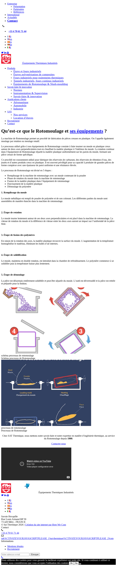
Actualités (12, 17)
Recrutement (13, 121)
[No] (80, 563)
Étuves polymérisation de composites (34, 74)
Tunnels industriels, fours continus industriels (38, 80)
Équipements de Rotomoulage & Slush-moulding (40, 84)
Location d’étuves (23, 117)
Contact (12, 20)
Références (18, 12)
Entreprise (12, 3)
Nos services (20, 114)
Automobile (20, 105)
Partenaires (18, 9)
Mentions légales (15, 546)
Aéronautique (20, 102)
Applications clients (16, 99)
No (76, 563)
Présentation (19, 6)
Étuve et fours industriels (27, 71)
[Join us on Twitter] (2, 52)
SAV (9, 111)
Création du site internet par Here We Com (45, 524)
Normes (17, 89)
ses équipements (86, 131)
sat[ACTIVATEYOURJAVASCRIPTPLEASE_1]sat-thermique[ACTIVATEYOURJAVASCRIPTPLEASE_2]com (57, 538)
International (13, 14)
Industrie (18, 108)
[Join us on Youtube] (8, 52)
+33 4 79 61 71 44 (17, 31)
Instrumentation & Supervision (30, 93)
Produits (11, 68)
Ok (71, 563)
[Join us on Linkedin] (5, 52)
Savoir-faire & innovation (19, 87)
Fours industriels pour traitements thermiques (38, 77)
